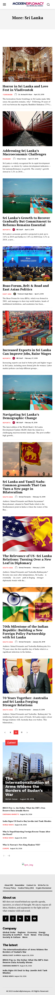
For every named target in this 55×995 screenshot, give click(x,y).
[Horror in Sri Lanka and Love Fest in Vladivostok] (27, 64)
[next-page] (27, 732)
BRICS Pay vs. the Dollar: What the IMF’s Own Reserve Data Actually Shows (24, 809)
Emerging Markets (11, 814)
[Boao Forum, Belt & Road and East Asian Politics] (27, 263)
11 (21, 732)
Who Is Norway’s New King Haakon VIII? (21, 844)
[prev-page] (5, 732)
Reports (6, 230)
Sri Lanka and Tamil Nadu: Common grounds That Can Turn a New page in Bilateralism (24, 486)
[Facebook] (6, 918)
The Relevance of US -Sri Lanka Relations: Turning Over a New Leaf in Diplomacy (27, 559)
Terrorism (7, 95)
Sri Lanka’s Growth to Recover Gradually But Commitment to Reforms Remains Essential (27, 221)
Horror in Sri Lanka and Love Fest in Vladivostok (25, 88)
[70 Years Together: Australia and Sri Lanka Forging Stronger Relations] (27, 676)
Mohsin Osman (11, 799)
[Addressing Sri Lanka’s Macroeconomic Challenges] (27, 128)
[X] (27, 918)
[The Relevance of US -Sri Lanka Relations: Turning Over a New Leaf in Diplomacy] (27, 533)
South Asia (8, 497)
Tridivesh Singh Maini (25, 294)
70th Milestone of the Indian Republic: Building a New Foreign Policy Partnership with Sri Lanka (25, 631)
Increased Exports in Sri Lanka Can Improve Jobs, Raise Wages (27, 352)
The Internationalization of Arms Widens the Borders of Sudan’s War (27, 786)
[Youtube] (35, 918)
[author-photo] (16, 94)
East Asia (7, 294)
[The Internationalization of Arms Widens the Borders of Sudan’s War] (27, 772)
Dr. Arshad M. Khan (25, 94)
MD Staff (19, 230)
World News (8, 825)
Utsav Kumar (21, 159)
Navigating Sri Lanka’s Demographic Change (21, 416)
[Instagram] (13, 918)
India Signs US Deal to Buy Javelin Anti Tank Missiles (27, 821)
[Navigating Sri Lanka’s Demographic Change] (27, 392)
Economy (7, 159)
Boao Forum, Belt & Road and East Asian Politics (26, 287)
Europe (6, 848)
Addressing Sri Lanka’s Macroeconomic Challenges (24, 152)
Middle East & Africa (12, 955)
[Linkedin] (20, 918)
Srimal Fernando (25, 497)
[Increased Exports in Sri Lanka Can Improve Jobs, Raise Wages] (27, 328)
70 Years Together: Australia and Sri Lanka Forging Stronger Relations (25, 701)
